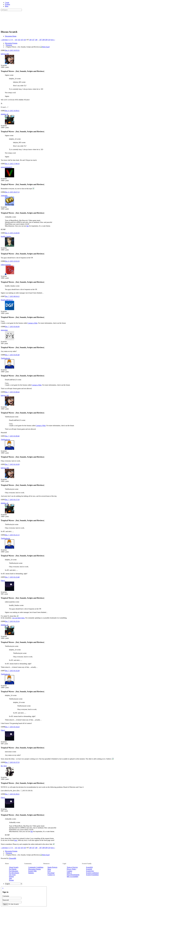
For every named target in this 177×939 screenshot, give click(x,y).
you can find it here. (18, 618)
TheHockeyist (5, 358)
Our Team (12, 875)
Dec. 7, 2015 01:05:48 (12, 355)
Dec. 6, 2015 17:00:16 (12, 163)
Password (5, 900)
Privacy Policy (71, 869)
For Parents (12, 869)
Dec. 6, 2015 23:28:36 (12, 233)
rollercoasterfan (6, 265)
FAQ (49, 871)
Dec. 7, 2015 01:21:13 (12, 535)
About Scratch (13, 867)
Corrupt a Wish (32, 323)
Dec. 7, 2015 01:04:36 (12, 326)
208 (43, 40)
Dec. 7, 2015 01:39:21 (12, 794)
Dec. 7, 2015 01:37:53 (12, 762)
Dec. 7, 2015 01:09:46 (12, 436)
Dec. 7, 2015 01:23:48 (12, 577)
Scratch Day (90, 871)
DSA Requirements (73, 875)
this (27, 226)
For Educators (13, 871)
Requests (9, 45)
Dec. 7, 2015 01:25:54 (12, 621)
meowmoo (4, 330)
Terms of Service (72, 867)
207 (40, 40)
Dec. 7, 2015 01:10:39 (12, 464)
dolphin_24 (4, 114)
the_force (4, 766)
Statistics (31, 873)
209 (46, 40)
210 (49, 40)
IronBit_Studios (6, 236)
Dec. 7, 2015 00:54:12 (12, 296)
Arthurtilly (4, 195)
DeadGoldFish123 (7, 300)
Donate (11, 880)
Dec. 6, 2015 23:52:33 (12, 261)
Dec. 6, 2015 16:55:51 (12, 50)
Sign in (5, 904)
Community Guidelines (35, 867)
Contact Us (51, 875)
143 (21, 40)
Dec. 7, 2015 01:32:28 (12, 671)
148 (36, 40)
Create (7, 2)
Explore (7, 4)
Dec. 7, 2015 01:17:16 (12, 499)
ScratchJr (89, 869)
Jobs (10, 878)
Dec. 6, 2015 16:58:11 (12, 111)
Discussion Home (10, 36)
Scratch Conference (92, 873)
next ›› (53, 40)
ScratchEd (89, 867)
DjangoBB (12, 858)
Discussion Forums (11, 43)
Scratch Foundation (92, 875)
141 (16, 40)
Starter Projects (52, 867)
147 (33, 40)
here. (15, 840)
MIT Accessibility (72, 876)
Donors (11, 876)
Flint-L (3, 580)
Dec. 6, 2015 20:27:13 (12, 192)
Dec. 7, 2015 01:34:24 (12, 727)
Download (51, 873)
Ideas (6, 6)
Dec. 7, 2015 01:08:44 (12, 392)
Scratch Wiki (32, 871)
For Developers (14, 873)
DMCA (69, 873)
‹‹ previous (4, 40)
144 (24, 40)
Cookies (69, 871)
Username (5, 896)
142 (19, 40)
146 (30, 40)
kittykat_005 (5, 54)
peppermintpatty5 (6, 167)
